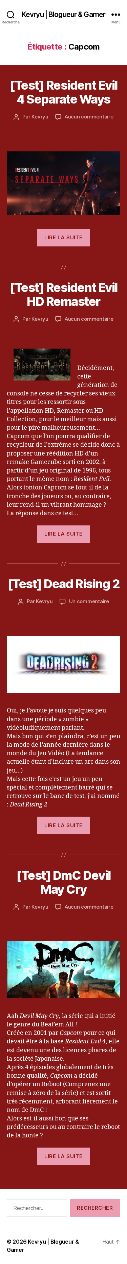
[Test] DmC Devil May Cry (63, 882)
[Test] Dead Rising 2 (63, 583)
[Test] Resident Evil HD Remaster (63, 294)
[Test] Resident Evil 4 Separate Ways (63, 92)
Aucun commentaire (89, 116)
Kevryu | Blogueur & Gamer (63, 14)
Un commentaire (89, 601)
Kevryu (39, 116)
